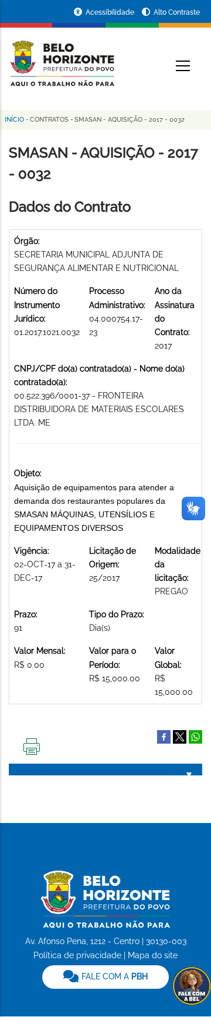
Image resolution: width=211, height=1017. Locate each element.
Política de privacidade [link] (77, 955)
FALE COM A (113, 976)
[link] (105, 977)
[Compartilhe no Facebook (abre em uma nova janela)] (164, 736)
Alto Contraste (177, 12)
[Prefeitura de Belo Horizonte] (61, 56)
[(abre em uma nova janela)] (179, 736)
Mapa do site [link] (153, 955)
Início (14, 119)
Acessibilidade (111, 12)
